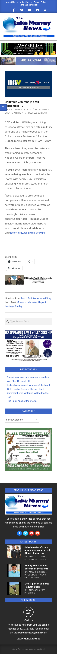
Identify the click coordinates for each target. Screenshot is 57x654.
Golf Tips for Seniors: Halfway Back (25, 389)
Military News (32, 577)
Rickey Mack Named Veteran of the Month (29, 385)
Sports (31, 593)
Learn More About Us (28, 639)
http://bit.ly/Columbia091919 (27, 232)
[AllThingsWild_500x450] (28, 430)
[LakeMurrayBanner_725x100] (28, 59)
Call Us (28, 620)
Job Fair (42, 113)
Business (44, 109)
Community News (37, 559)
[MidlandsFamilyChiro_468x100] (28, 277)
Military (19, 113)
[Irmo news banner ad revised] (28, 44)
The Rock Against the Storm (22, 401)
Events (9, 113)
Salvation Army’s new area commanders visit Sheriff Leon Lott (37, 550)
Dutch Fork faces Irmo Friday (36, 298)
